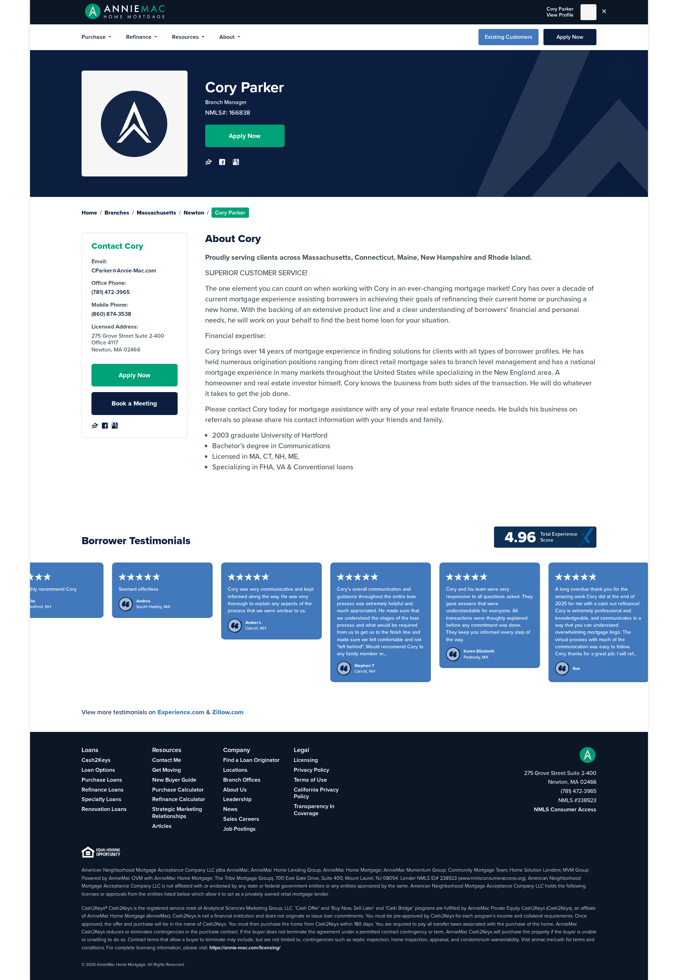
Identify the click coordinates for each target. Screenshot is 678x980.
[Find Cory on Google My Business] (235, 164)
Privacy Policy (311, 770)
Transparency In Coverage (314, 809)
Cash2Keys (96, 760)
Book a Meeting (134, 403)
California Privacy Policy (316, 793)
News (230, 809)
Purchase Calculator (178, 790)
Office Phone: (108, 283)
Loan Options (98, 770)
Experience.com (180, 712)
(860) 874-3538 (111, 314)
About (226, 37)
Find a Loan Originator (251, 760)
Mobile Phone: (109, 304)
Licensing (306, 760)
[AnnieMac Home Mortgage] (125, 12)
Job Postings (239, 829)
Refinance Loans (103, 790)
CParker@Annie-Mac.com (123, 270)
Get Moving (166, 770)
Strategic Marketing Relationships (177, 812)
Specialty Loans (101, 799)
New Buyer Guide (174, 780)
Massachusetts (156, 213)
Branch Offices (242, 780)
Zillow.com (228, 712)
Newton (194, 213)
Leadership (237, 799)
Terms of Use (310, 780)
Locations (235, 770)
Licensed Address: (114, 326)
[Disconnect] (604, 12)
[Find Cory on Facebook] (222, 164)
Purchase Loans (102, 780)
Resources (185, 37)
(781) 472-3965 (110, 292)
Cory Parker (560, 11)
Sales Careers (241, 819)
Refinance (138, 37)
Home (89, 213)
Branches (117, 213)
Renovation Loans (104, 809)
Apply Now (570, 37)
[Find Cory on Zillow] (208, 164)
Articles (162, 826)
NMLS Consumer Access (565, 809)
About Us (235, 790)
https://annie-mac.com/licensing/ (244, 947)
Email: (99, 261)
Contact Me (166, 760)
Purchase (94, 37)
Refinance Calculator (178, 799)
